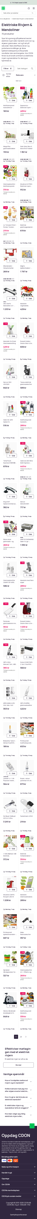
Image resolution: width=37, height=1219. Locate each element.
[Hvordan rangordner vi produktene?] (3, 75)
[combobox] (18, 13)
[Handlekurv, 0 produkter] (28, 8)
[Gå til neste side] (26, 1037)
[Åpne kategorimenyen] (33, 8)
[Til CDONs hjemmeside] (3, 8)
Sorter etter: (8, 75)
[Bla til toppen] (32, 1125)
